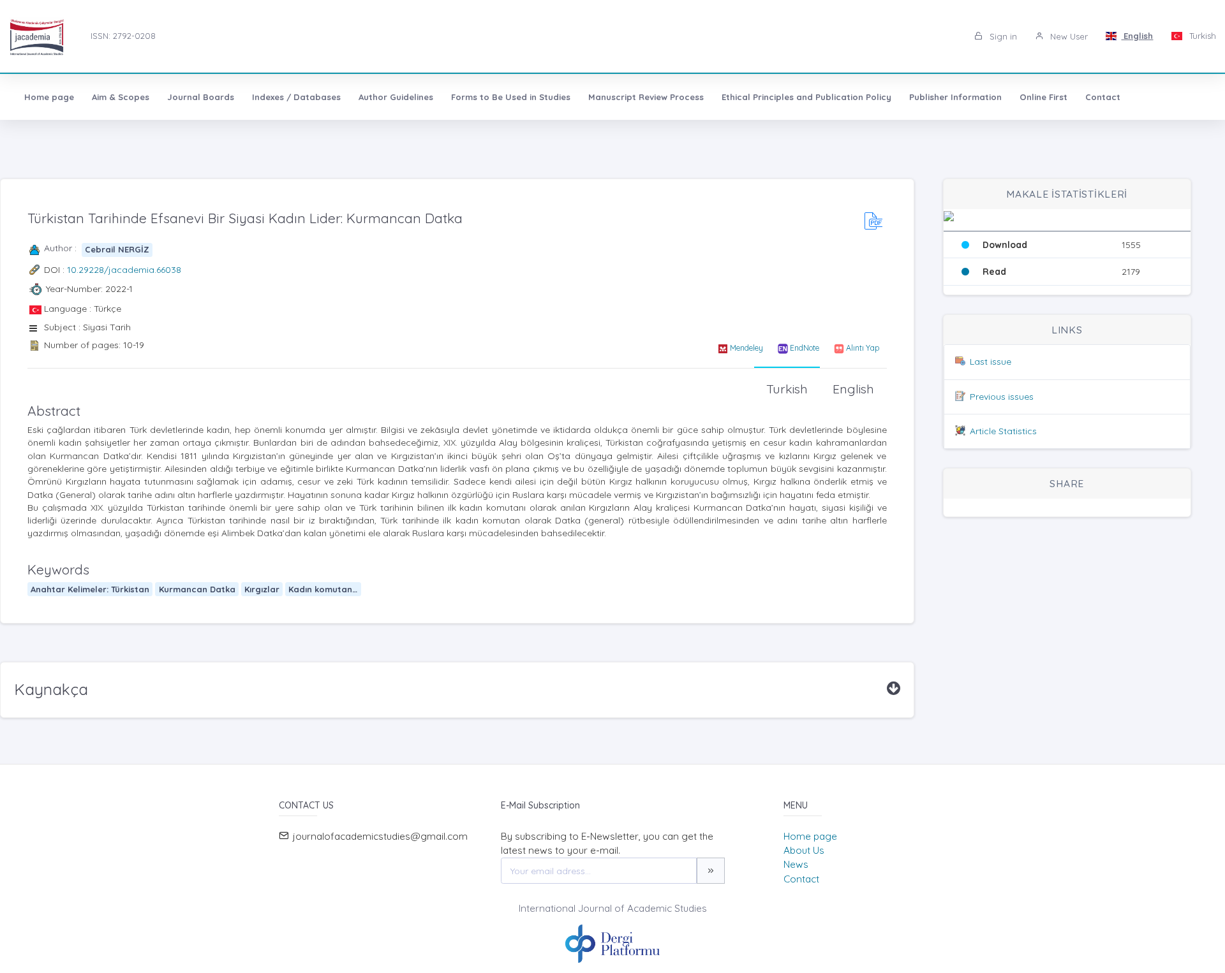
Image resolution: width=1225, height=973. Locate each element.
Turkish (1201, 36)
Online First (1043, 97)
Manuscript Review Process (646, 97)
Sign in (1002, 36)
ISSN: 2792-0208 (123, 36)
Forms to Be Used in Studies (510, 97)
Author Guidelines (396, 97)
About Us (803, 850)
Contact (1102, 97)
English (1137, 36)
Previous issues (1002, 396)
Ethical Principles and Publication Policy (806, 97)
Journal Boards (200, 97)
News (795, 864)
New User (1068, 36)
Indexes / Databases (296, 97)
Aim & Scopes (120, 97)
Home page (49, 97)
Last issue (990, 361)
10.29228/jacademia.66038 (124, 269)
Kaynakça (51, 689)
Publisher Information (955, 97)
